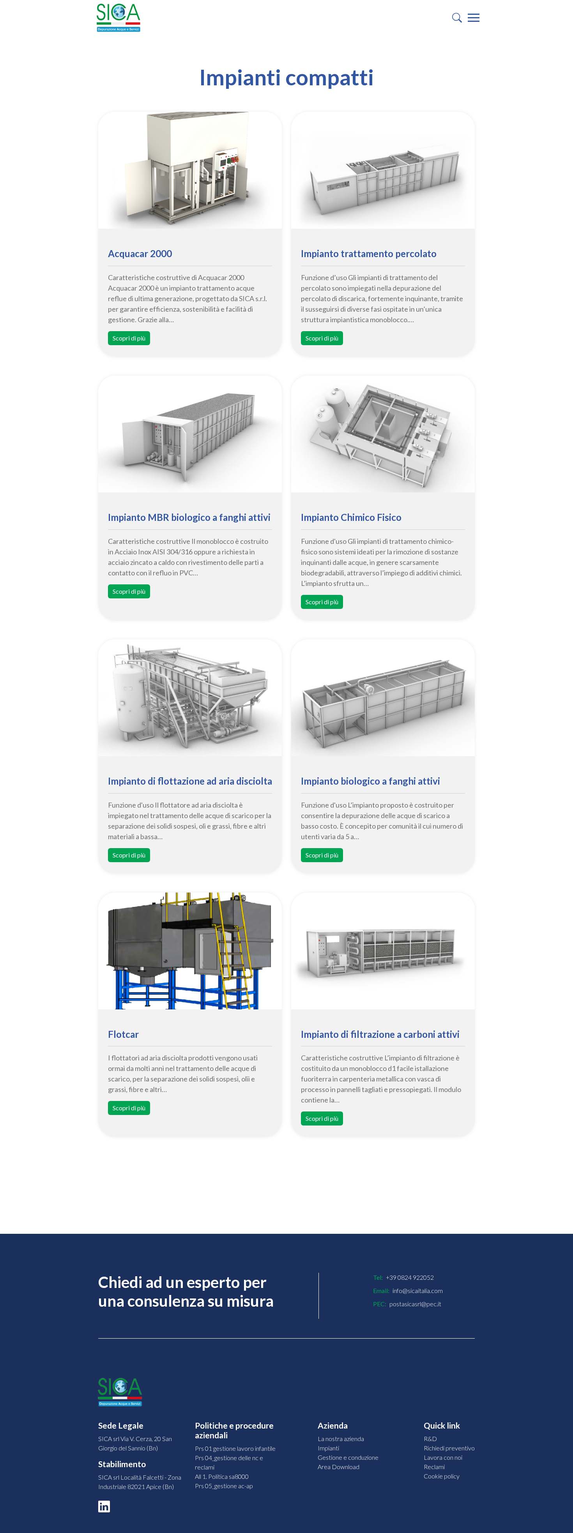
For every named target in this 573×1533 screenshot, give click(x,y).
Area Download (338, 1466)
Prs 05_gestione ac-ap (224, 1485)
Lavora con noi (443, 1457)
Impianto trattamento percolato (369, 253)
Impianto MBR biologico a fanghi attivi (189, 517)
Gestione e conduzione (348, 1457)
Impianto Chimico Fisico (351, 517)
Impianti (328, 1448)
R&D (430, 1438)
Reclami (434, 1466)
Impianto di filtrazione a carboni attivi (380, 1034)
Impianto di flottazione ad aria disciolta (190, 781)
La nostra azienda (341, 1438)
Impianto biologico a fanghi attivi (370, 781)
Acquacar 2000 (140, 253)
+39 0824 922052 (410, 1277)
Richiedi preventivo (449, 1448)
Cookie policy (442, 1476)
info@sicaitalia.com (418, 1290)
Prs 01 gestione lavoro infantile (235, 1448)
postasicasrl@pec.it (415, 1303)
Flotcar (123, 1034)
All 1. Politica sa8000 (222, 1476)
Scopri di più (129, 338)
